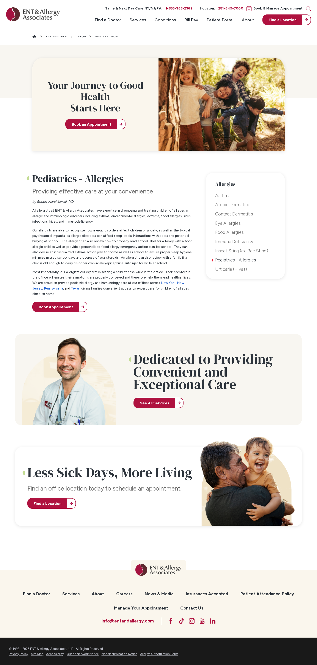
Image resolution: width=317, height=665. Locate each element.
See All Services (154, 403)
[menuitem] (108, 19)
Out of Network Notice (83, 654)
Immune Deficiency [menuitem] (234, 241)
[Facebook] (171, 621)
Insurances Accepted (207, 593)
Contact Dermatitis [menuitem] (234, 214)
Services (138, 19)
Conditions (165, 19)
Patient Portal (220, 19)
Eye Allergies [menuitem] (228, 223)
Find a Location (47, 503)
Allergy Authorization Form (159, 654)
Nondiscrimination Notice (119, 654)
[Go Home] (36, 36)
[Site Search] (308, 8)
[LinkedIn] (213, 621)
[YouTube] (202, 621)
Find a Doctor (108, 19)
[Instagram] (192, 621)
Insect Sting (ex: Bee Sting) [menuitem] (241, 250)
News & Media (159, 593)
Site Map (37, 654)
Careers (124, 593)
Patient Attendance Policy (267, 593)
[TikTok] (181, 621)
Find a (283, 19)
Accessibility (55, 654)
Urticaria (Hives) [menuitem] (231, 269)
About (248, 19)
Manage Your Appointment (141, 608)
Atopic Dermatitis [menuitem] (232, 204)
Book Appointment (56, 307)
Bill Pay (191, 19)
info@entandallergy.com (128, 621)
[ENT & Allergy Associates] (33, 14)
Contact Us (191, 608)
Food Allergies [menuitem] (229, 232)
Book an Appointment (91, 124)
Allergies (81, 36)
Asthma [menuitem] (223, 195)
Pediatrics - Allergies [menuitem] (235, 260)
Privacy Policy (18, 654)
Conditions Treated (56, 36)
